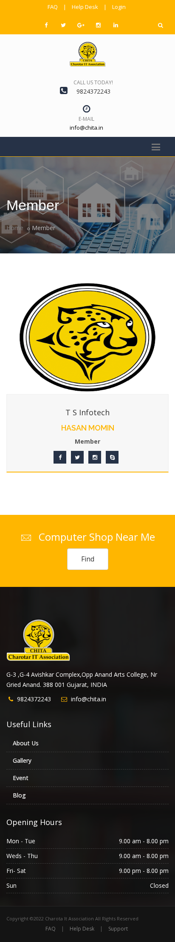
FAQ (53, 7)
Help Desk (85, 7)
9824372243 (93, 91)
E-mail (86, 118)
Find (87, 559)
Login (119, 7)
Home (14, 228)
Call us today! (93, 82)
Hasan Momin (87, 427)
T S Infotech (87, 412)
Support (118, 928)
